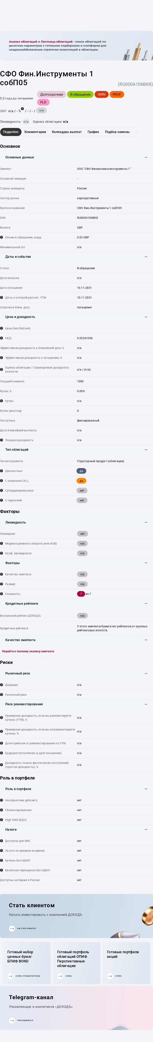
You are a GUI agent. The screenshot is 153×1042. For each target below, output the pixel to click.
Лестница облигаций (57, 41)
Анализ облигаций (23, 41)
